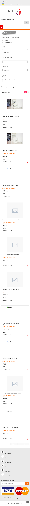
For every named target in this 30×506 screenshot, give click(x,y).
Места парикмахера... (10, 358)
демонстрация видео (10, 79)
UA (5, 4)
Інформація (8, 462)
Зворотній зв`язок (9, 476)
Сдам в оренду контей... (10, 289)
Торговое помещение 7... (11, 220)
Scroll (27, 502)
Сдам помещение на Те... (11, 324)
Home (2, 87)
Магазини (7, 467)
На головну (8, 453)
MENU (5, 27)
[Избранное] (27, 128)
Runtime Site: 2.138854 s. (15, 503)
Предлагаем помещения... (11, 393)
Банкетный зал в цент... (10, 185)
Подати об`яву (19, 4)
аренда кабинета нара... (10, 116)
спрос (6, 40)
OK (27, 483)
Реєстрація (8, 471)
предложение (8, 42)
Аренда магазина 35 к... (10, 427)
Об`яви (7, 458)
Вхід (11, 4)
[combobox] (15, 70)
